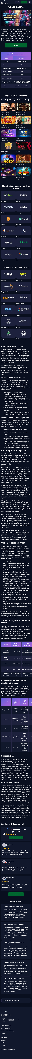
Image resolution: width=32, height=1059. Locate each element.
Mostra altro (16, 894)
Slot (26, 99)
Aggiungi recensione (16, 837)
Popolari (3, 99)
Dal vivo (11, 99)
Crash (18, 99)
